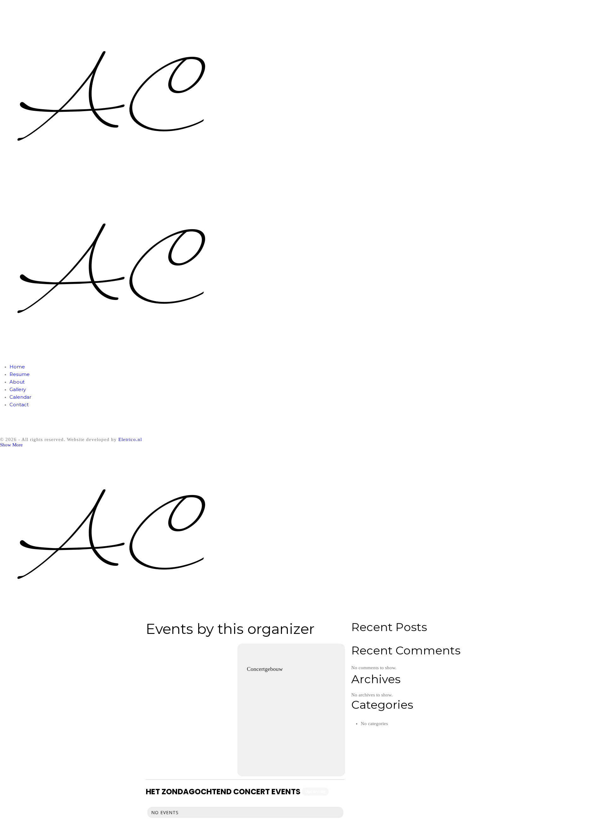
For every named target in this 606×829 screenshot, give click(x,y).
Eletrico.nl (130, 439)
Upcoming (315, 791)
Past (337, 791)
